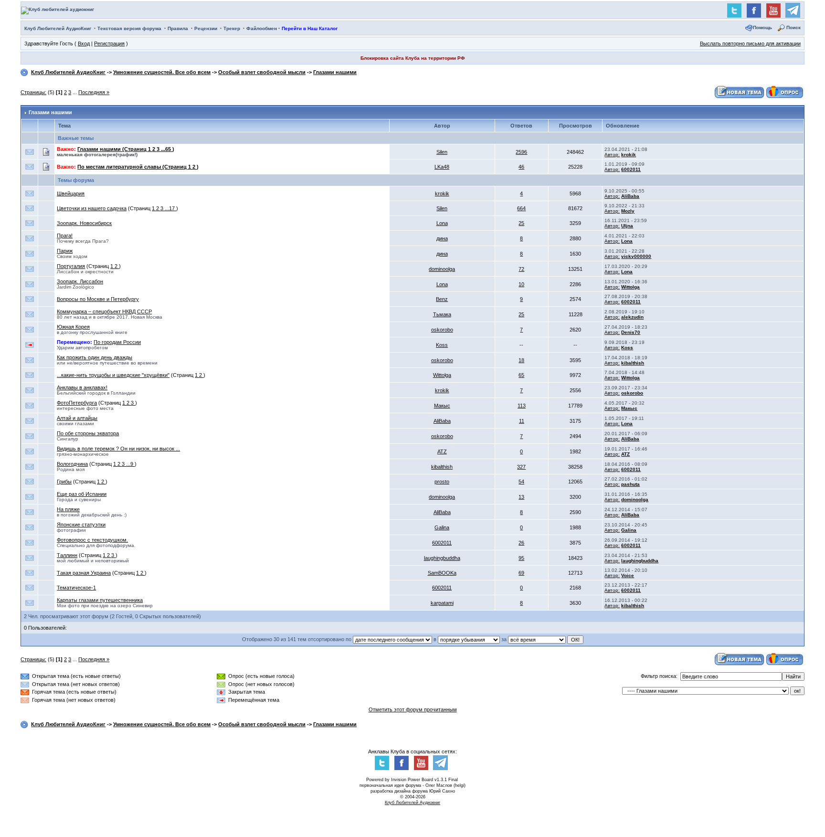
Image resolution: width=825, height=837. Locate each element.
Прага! (65, 235)
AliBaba (630, 196)
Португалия (71, 266)
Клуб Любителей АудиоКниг (57, 28)
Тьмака (442, 314)
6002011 (631, 169)
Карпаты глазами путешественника (100, 600)
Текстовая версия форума (129, 28)
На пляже (68, 509)
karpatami (442, 603)
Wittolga (630, 287)
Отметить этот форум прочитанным (413, 709)
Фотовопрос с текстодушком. (92, 540)
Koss (442, 345)
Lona (442, 223)
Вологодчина (72, 464)
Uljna (627, 225)
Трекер (231, 28)
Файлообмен (261, 28)
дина (442, 238)
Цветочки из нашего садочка (92, 208)
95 (521, 558)
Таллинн (67, 555)
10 (521, 284)
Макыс (442, 405)
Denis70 (630, 332)
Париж (65, 251)
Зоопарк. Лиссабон (80, 281)
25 (521, 223)
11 (521, 421)
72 (521, 269)
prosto (441, 481)
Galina (441, 527)
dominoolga (442, 269)
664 (521, 208)
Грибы (64, 481)
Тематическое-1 (76, 587)
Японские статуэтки (81, 524)
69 (521, 573)
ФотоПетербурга (77, 403)
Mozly (628, 211)
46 (521, 167)
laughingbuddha (442, 558)
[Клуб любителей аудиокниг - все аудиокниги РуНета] (57, 9)
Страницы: (33, 92)
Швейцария (71, 193)
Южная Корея (73, 327)
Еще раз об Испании (81, 494)
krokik (628, 154)
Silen (441, 152)
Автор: (612, 154)
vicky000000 (636, 256)
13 (521, 497)
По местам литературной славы (132, 167)
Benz (442, 299)
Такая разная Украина (84, 573)
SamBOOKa (442, 573)
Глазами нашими (335, 72)
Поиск (793, 27)
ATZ (442, 451)
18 (521, 360)
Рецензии (205, 28)
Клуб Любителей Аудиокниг (412, 802)
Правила (178, 28)
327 (521, 467)
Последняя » (93, 92)
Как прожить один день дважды (94, 357)
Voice (627, 575)
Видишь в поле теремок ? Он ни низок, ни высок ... (118, 448)
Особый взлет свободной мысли (262, 72)
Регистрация (109, 43)
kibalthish (632, 362)
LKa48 (441, 167)
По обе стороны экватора (88, 433)
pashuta (630, 484)
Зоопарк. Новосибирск (84, 223)
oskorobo (442, 330)
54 (521, 481)
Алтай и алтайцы (77, 418)
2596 (521, 152)
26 (521, 543)
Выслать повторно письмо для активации (750, 43)
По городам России (117, 342)
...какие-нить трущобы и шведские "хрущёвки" (113, 375)
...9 (130, 464)
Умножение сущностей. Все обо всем (162, 72)
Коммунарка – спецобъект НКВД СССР (104, 311)
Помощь (762, 27)
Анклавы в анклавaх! (82, 387)
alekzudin (632, 317)
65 (521, 375)
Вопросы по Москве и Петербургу (98, 299)
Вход (84, 43)
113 (522, 405)
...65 (166, 149)
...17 (170, 208)
